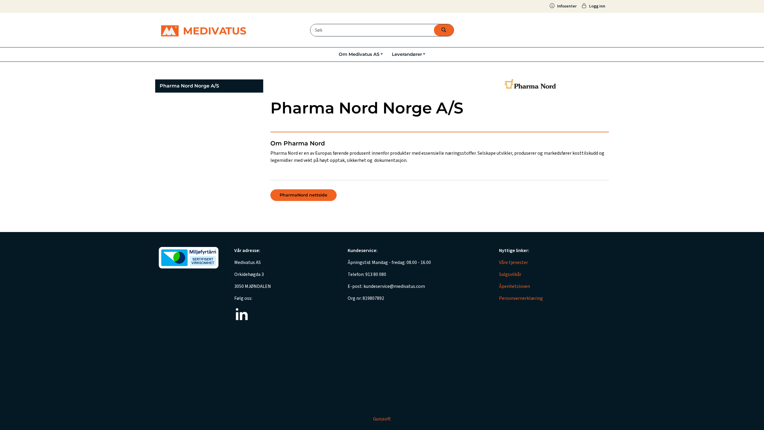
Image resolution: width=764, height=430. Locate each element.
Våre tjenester (513, 262)
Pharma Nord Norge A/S (189, 86)
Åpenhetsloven (514, 286)
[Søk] (444, 30)
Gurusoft (382, 419)
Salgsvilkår (510, 274)
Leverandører (407, 54)
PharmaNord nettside (303, 195)
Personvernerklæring (521, 298)
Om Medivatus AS (359, 54)
